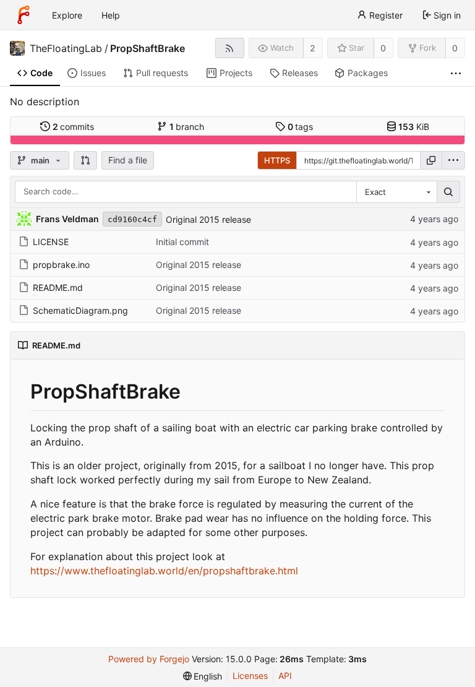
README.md (58, 287)
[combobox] (396, 192)
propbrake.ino (61, 264)
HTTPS (277, 160)
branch (187, 126)
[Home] (23, 15)
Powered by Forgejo (148, 659)
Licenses (250, 675)
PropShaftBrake (147, 48)
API (285, 675)
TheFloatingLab (66, 48)
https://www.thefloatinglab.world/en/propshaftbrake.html (164, 570)
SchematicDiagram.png (80, 310)
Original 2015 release (208, 219)
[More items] (456, 73)
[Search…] (448, 192)
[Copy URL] (431, 160)
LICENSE (51, 241)
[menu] (453, 160)
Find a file (127, 160)
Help (110, 15)
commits (74, 126)
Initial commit (182, 241)
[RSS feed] (229, 48)
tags (301, 126)
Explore (67, 15)
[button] (85, 160)
